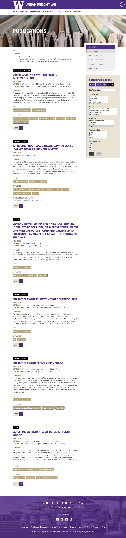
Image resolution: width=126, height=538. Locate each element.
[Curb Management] (103, 114)
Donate (77, 11)
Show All (110, 85)
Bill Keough (24, 243)
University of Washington (19, 4)
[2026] (90, 144)
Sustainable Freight (39, 110)
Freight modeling (48, 408)
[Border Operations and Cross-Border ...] (103, 111)
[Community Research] (103, 112)
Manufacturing (18, 275)
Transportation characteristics (47, 478)
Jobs (65, 527)
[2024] (90, 147)
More (16, 128)
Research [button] (34, 11)
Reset (99, 154)
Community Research (20, 181)
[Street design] (101, 122)
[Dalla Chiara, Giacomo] (98, 102)
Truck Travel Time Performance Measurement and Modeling (33, 470)
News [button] (67, 11)
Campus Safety (75, 527)
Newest (92, 85)
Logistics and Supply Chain (22, 110)
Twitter (63, 519)
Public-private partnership (21, 193)
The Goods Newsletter (39, 527)
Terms (104, 527)
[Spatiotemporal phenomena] (101, 120)
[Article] (98, 132)
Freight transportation (47, 118)
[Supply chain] (101, 126)
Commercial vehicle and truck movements (27, 408)
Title (104, 85)
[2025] (90, 146)
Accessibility (55, 527)
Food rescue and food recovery (23, 189)
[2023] (90, 149)
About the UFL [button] (19, 11)
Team (59, 11)
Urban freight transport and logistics (25, 118)
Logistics (35, 193)
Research (92, 47)
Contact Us (23, 527)
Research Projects (95, 55)
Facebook (58, 519)
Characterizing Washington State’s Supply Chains (45, 299)
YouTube (67, 519)
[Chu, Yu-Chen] (98, 100)
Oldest (99, 85)
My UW (87, 527)
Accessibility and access (21, 122)
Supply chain (61, 118)
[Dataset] (98, 138)
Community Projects (96, 60)
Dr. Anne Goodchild (27, 84)
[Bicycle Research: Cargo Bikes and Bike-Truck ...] (103, 109)
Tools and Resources (96, 64)
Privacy (96, 527)
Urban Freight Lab (40, 4)
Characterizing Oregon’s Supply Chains (38, 363)
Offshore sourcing (31, 275)
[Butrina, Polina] (98, 99)
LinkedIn (72, 519)
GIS (14, 339)
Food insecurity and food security (57, 189)
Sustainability (71, 118)
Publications (94, 51)
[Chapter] (98, 136)
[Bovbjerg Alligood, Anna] (98, 97)
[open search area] (122, 4)
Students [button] (47, 11)
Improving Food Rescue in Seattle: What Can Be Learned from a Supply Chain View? (43, 147)
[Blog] (98, 134)
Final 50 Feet (93, 68)
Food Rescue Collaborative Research (27, 200)
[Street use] (101, 124)
